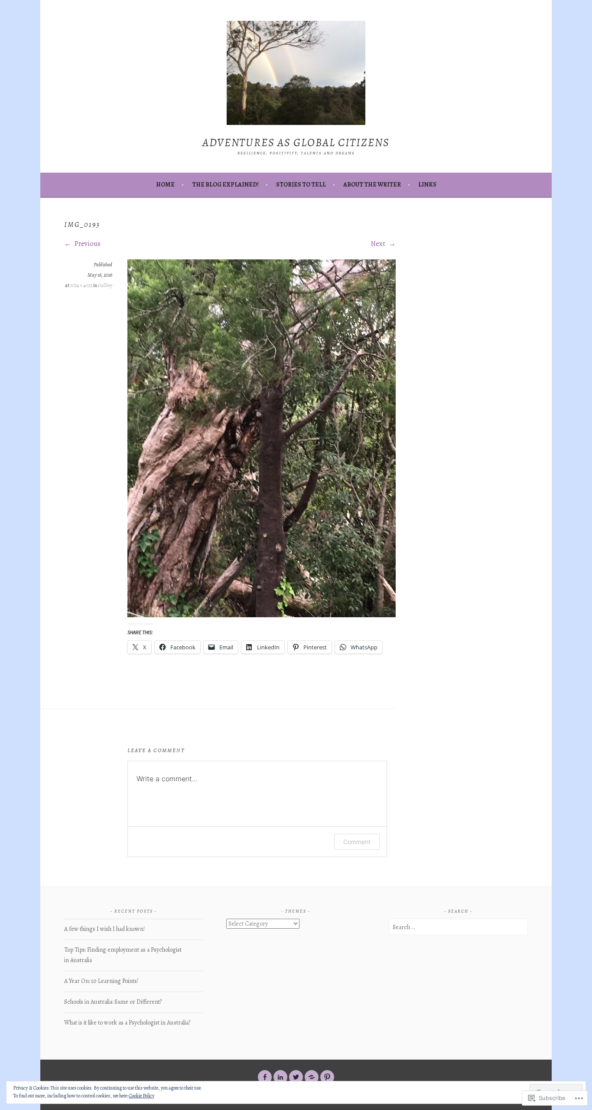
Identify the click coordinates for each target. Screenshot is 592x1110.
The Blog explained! (225, 184)
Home (165, 184)
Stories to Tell (301, 184)
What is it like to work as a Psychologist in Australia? (127, 1022)
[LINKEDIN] (280, 1077)
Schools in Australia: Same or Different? (113, 1002)
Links (427, 184)
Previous (87, 244)
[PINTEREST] (327, 1077)
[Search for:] (458, 927)
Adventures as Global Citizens (296, 142)
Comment (357, 841)
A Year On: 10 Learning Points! (101, 981)
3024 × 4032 (81, 285)
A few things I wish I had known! (104, 929)
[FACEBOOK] (265, 1077)
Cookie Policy (141, 1095)
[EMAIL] (312, 1077)
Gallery (105, 285)
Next (379, 244)
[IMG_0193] (261, 615)
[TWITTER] (296, 1077)
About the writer (372, 184)
